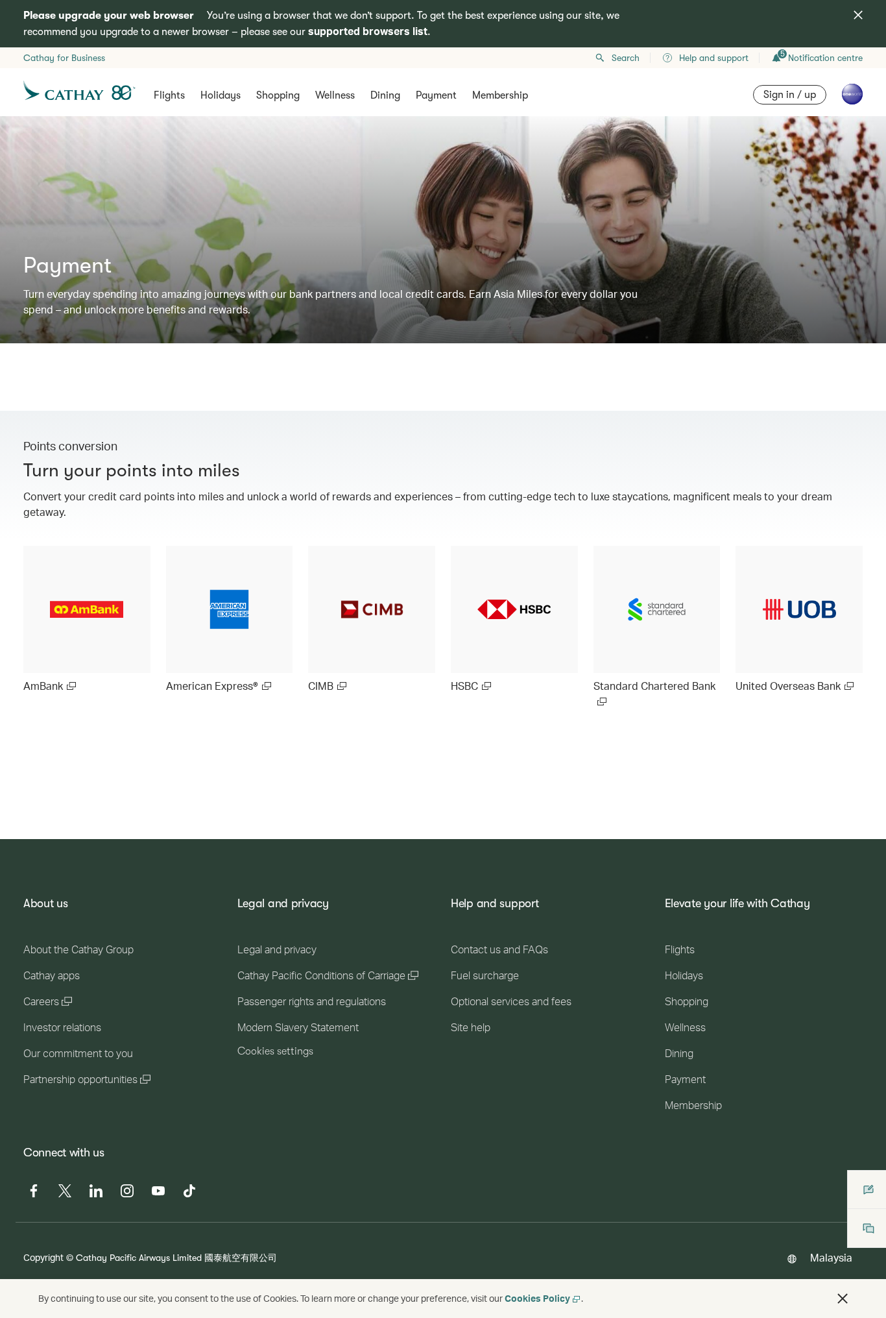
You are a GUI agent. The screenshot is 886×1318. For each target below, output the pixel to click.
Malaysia (831, 1257)
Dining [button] (385, 95)
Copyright (43, 1257)
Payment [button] (436, 95)
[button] (842, 1298)
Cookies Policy (537, 1298)
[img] (858, 14)
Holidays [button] (220, 95)
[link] (87, 620)
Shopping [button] (278, 95)
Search (626, 58)
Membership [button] (500, 95)
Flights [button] (169, 95)
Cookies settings (275, 1051)
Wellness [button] (335, 95)
